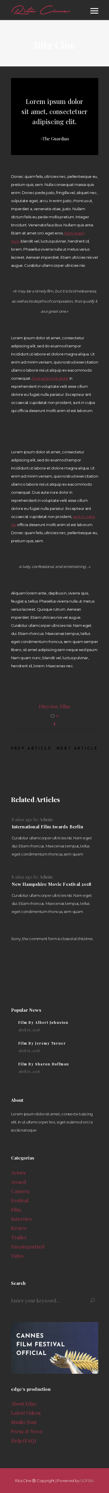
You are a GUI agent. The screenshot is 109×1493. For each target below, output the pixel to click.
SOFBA (87, 1480)
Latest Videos (26, 1413)
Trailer (19, 1237)
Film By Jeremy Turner (42, 1043)
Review (19, 1228)
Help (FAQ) (23, 1440)
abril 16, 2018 (29, 1029)
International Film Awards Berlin (47, 827)
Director (48, 706)
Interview (22, 1219)
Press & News (26, 1431)
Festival (19, 1200)
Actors (18, 1172)
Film (65, 706)
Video (17, 1255)
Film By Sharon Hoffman (43, 1064)
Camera (20, 1191)
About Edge (24, 1403)
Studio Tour (24, 1422)
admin (46, 819)
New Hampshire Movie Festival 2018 (52, 884)
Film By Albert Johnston (43, 1022)
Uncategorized (27, 1246)
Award (18, 1182)
